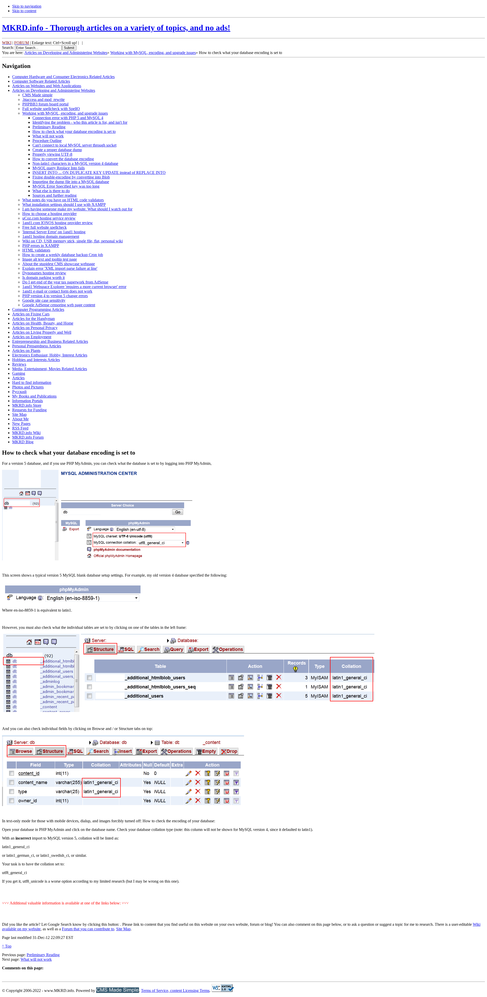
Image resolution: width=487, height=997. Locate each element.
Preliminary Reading (43, 955)
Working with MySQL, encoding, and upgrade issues (153, 52)
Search (7, 47)
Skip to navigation (26, 6)
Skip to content (24, 11)
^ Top (6, 946)
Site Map (123, 929)
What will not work (36, 959)
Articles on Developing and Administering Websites (65, 52)
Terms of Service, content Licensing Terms (175, 990)
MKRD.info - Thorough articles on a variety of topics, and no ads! (116, 27)
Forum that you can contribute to (88, 929)
